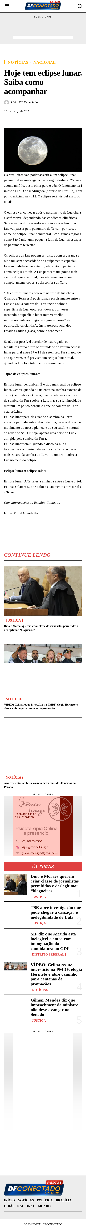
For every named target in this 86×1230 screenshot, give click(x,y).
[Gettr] (45, 121)
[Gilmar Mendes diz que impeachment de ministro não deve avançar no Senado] (15, 1008)
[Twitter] (17, 121)
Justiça (13, 620)
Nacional (44, 62)
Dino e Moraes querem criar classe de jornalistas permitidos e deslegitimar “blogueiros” (55, 883)
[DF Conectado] (7, 102)
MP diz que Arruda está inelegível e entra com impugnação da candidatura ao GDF (53, 941)
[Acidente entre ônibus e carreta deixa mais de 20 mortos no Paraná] (43, 748)
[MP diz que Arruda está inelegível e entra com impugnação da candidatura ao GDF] (15, 942)
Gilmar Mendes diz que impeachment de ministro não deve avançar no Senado (54, 1007)
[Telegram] (36, 121)
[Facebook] (8, 121)
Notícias (18, 62)
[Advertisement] (43, 28)
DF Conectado (28, 102)
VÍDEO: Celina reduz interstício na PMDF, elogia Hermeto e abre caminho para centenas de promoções (56, 974)
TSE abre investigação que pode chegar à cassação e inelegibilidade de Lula (56, 912)
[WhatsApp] (26, 121)
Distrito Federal (48, 954)
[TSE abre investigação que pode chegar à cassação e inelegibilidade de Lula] (15, 915)
